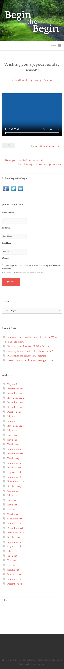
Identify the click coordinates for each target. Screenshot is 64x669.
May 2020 (12, 440)
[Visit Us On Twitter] (13, 188)
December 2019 (15, 453)
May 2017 (12, 505)
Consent (5, 258)
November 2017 (15, 481)
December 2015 (15, 584)
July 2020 (12, 430)
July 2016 (12, 551)
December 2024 (15, 393)
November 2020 (15, 426)
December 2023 (15, 402)
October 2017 (14, 486)
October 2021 (14, 412)
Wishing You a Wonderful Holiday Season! (30, 351)
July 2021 (12, 416)
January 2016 (14, 579)
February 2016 (14, 574)
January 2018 (14, 477)
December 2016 (15, 528)
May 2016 (12, 560)
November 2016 (15, 532)
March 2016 (13, 570)
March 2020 (13, 444)
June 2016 (12, 556)
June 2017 (12, 500)
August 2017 (14, 491)
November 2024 (15, 398)
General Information (49, 146)
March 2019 (13, 458)
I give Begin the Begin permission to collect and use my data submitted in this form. (31, 267)
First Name (6, 228)
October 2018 (14, 467)
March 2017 (13, 514)
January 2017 (14, 523)
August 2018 (14, 472)
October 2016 (14, 537)
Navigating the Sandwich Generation (26, 356)
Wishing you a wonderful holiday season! (22, 160)
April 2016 (12, 565)
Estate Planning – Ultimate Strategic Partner (40, 164)
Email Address (8, 212)
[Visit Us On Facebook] (6, 188)
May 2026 (12, 384)
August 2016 (14, 546)
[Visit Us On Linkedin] (20, 188)
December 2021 (15, 407)
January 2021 (14, 421)
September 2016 (15, 542)
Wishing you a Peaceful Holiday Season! (28, 346)
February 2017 (14, 519)
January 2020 (14, 449)
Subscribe (11, 281)
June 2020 (12, 435)
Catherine (48, 80)
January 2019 (14, 463)
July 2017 (12, 495)
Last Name (6, 243)
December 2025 (15, 388)
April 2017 (12, 509)
